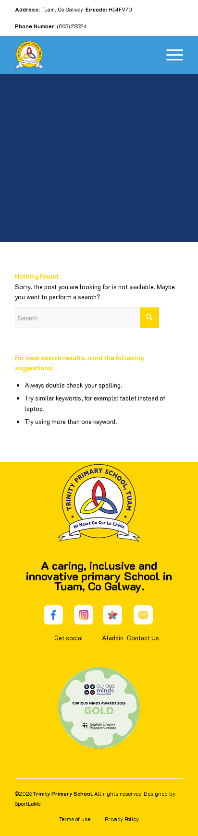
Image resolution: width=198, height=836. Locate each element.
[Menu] (170, 54)
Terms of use (74, 819)
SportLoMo (27, 803)
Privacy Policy (122, 819)
